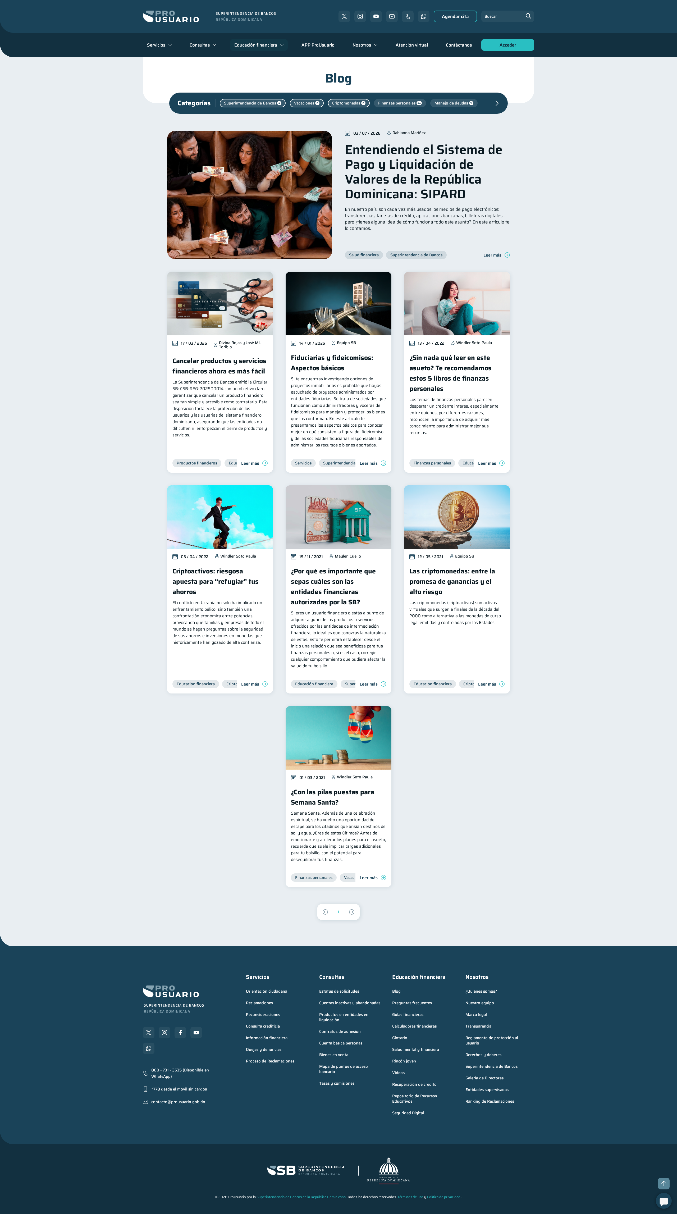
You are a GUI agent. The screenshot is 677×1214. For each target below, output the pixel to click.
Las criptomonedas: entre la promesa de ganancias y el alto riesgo (452, 581)
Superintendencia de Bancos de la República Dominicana (301, 1197)
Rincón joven (404, 1061)
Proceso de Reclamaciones (270, 1061)
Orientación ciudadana (266, 991)
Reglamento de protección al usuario (492, 1040)
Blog (396, 991)
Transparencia (478, 1026)
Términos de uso (410, 1197)
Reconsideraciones (263, 1014)
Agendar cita (455, 16)
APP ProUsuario (318, 45)
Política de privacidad (443, 1197)
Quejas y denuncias (263, 1049)
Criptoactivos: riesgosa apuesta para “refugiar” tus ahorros (215, 581)
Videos (398, 1073)
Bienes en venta (333, 1055)
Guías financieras (407, 1014)
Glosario (399, 1038)
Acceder (506, 46)
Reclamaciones (259, 1003)
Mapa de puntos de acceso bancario (344, 1069)
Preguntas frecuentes (412, 1003)
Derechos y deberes (483, 1055)
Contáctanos (459, 45)
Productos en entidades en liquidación (344, 1017)
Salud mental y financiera (415, 1049)
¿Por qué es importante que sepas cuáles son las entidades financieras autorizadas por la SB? (333, 586)
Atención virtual (412, 45)
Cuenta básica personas (340, 1043)
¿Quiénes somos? (481, 991)
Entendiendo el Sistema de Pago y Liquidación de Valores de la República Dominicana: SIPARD (423, 172)
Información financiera (266, 1038)
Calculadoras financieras (414, 1026)
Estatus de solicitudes (339, 991)
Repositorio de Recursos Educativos (415, 1099)
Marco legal (476, 1014)
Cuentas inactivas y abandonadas (349, 1003)
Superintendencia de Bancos (491, 1066)
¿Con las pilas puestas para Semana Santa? (332, 797)
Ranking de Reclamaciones (489, 1101)
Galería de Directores (484, 1078)
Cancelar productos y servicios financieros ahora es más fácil (219, 366)
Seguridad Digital (408, 1113)
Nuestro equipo (479, 1003)
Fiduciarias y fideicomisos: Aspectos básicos (332, 363)
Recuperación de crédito (414, 1084)
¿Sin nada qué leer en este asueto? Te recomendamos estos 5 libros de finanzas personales (450, 373)
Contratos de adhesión (340, 1031)
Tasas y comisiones (336, 1083)
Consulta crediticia (263, 1026)
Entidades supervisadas (487, 1090)
